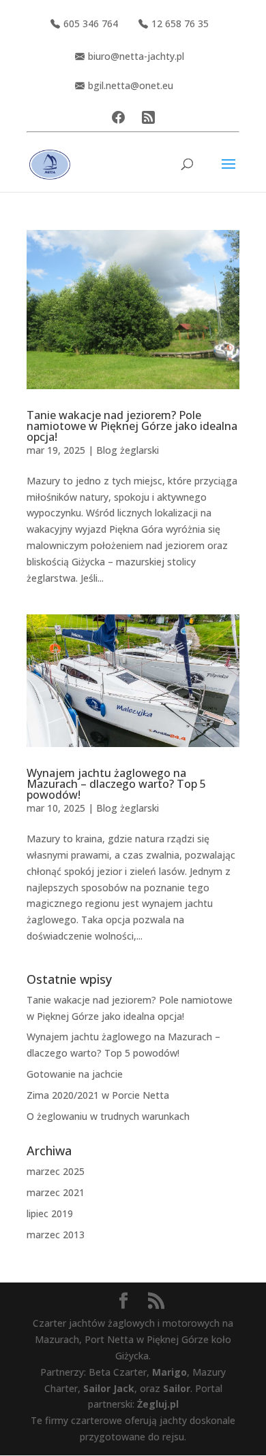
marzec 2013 (56, 1234)
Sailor (176, 1388)
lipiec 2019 (50, 1213)
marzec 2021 (56, 1192)
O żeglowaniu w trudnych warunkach (108, 1116)
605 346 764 (90, 23)
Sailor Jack (108, 1388)
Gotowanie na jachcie (75, 1074)
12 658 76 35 (180, 23)
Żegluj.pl (158, 1403)
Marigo (169, 1372)
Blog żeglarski (127, 450)
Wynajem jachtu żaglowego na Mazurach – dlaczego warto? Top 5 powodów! (116, 783)
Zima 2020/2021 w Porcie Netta (98, 1095)
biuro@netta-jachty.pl (136, 56)
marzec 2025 (56, 1171)
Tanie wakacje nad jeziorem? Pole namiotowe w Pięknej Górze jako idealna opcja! (132, 426)
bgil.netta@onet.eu (130, 85)
